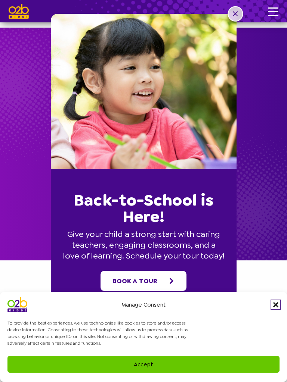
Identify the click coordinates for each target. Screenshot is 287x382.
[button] (276, 305)
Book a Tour (134, 281)
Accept (143, 364)
